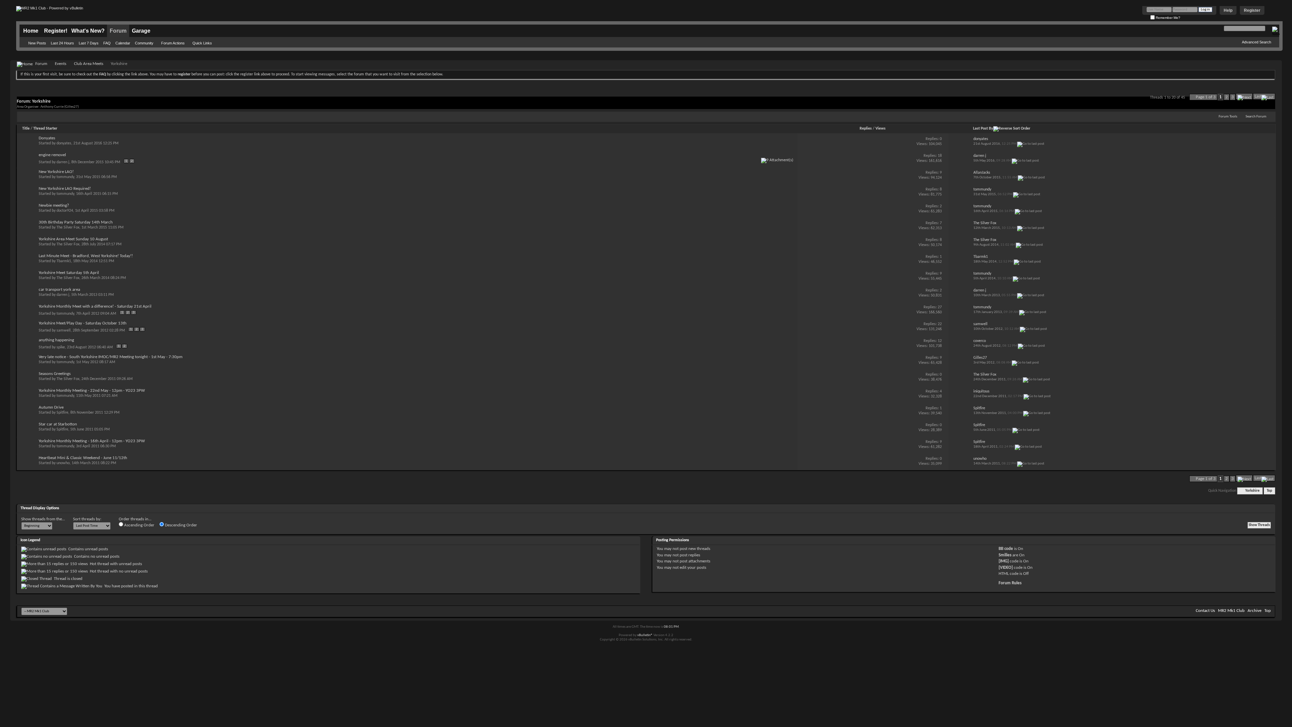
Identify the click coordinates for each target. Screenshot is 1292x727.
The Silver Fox (68, 228)
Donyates (47, 138)
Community (144, 43)
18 (940, 156)
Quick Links (202, 43)
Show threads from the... (43, 519)
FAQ (107, 43)
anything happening (56, 340)
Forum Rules (1010, 583)
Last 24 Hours (62, 43)
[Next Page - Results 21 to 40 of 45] (1244, 96)
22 (940, 324)
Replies (866, 129)
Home (30, 31)
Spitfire (62, 413)
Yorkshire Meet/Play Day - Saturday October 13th (83, 323)
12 (940, 341)
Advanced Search (1256, 42)
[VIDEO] (1006, 567)
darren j (63, 162)
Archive (1254, 611)
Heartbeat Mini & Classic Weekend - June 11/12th (83, 458)
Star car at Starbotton (58, 424)
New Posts (37, 43)
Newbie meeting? (54, 205)
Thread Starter (45, 129)
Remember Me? (1167, 18)
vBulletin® (645, 635)
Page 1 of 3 (1206, 97)
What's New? (88, 31)
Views (880, 129)
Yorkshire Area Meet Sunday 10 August (73, 239)
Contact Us (1205, 611)
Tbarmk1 (64, 261)
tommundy (65, 177)
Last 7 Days (89, 43)
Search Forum (1256, 116)
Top (1269, 491)
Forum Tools (1228, 116)
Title (26, 129)
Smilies (1005, 555)
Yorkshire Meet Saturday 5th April (69, 273)
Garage (141, 31)
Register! (55, 31)
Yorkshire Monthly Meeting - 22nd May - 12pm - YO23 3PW (92, 390)
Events (60, 64)
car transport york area (59, 289)
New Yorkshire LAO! (56, 172)
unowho (63, 463)
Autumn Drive (51, 407)
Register (1252, 10)
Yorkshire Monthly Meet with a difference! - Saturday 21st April (95, 306)
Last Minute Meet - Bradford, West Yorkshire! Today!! (86, 256)
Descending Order (180, 525)
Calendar (122, 43)
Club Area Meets (88, 64)
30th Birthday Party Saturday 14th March (76, 222)
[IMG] (1004, 561)
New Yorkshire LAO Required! (65, 188)
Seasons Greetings (55, 374)
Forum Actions (173, 43)
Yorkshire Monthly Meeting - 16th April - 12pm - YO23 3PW (92, 441)
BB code (1006, 549)
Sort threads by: (87, 519)
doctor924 (65, 211)
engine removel (52, 155)
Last (1258, 96)
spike (61, 347)
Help (1228, 10)
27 (940, 307)
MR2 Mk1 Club (1231, 611)
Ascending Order (138, 525)
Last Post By (983, 129)
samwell (64, 330)
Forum (118, 31)
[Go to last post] (1030, 144)
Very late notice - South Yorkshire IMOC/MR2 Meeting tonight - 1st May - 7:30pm (110, 357)
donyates (64, 143)
